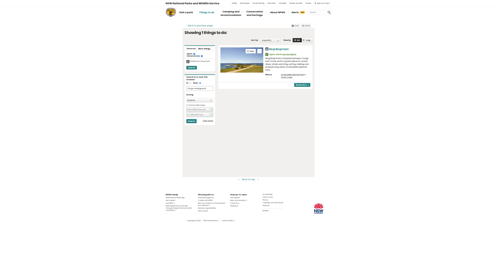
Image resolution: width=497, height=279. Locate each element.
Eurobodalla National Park (292, 74)
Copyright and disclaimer (273, 203)
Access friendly (259, 3)
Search (191, 67)
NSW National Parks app (175, 197)
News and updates (237, 200)
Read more (301, 85)
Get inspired (244, 3)
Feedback (234, 206)
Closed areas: (194, 56)
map (308, 40)
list (298, 40)
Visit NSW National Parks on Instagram (173, 220)
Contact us (234, 203)
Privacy (265, 200)
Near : (196, 83)
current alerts (289, 54)
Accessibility (267, 194)
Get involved (203, 211)
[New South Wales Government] (318, 208)
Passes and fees (295, 3)
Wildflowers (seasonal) (200, 61)
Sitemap (266, 205)
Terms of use (268, 197)
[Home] (171, 12)
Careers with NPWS (205, 200)
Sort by (254, 40)
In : (187, 83)
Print (297, 25)
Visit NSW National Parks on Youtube (179, 220)
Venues (308, 3)
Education (272, 3)
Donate (265, 211)
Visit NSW (169, 203)
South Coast (286, 77)
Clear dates (208, 121)
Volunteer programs (206, 197)
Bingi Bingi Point (279, 49)
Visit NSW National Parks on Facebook (168, 220)
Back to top (248, 179)
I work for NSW (227, 220)
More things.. (204, 48)
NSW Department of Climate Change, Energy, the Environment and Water (179, 208)
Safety (234, 3)
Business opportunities (207, 208)
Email (307, 25)
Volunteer (282, 3)
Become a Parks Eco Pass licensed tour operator (211, 204)
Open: (190, 54)
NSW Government (210, 220)
